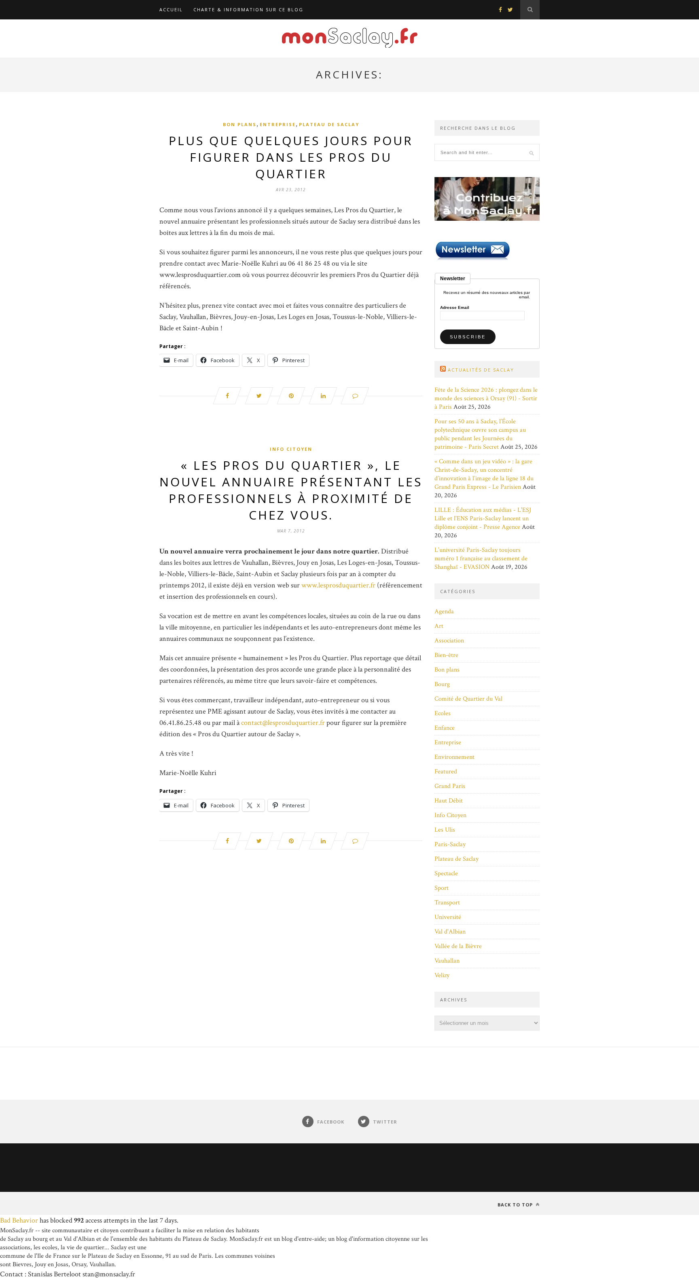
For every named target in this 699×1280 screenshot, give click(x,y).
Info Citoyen (291, 449)
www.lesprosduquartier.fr (338, 585)
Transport (447, 902)
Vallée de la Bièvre (458, 946)
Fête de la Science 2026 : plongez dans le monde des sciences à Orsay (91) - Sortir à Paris (486, 398)
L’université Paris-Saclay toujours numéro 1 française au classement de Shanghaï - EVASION (480, 558)
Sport (441, 888)
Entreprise (278, 124)
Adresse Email (454, 308)
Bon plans (239, 124)
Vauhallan (447, 961)
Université (447, 917)
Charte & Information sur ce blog (248, 9)
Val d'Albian (450, 931)
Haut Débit (448, 800)
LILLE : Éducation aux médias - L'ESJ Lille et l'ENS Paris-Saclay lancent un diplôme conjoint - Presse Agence (482, 518)
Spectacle (446, 873)
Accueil (171, 9)
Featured (445, 771)
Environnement (454, 757)
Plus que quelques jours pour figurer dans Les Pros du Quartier (291, 157)
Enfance (444, 728)
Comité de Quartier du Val (468, 699)
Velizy (441, 975)
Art (438, 626)
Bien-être (446, 655)
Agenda (444, 611)
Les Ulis (444, 830)
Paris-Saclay (450, 844)
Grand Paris (449, 786)
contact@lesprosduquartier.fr (283, 722)
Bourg (442, 684)
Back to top (516, 1205)
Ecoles (442, 713)
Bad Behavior (19, 1220)
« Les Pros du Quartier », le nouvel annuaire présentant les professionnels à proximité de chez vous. (290, 490)
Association (449, 640)
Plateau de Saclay (329, 124)
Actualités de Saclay (481, 370)
